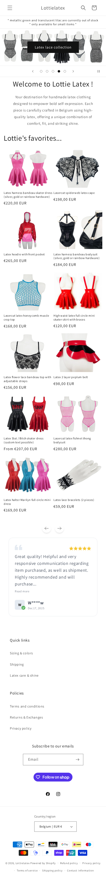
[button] (9, 7)
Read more (22, 591)
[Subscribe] (77, 759)
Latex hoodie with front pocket (24, 254)
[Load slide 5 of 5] (65, 71)
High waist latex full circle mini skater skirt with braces (74, 317)
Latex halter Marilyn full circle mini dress (27, 502)
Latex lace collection (53, 47)
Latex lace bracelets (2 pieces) (73, 500)
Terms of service (27, 870)
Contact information (80, 870)
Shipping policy (52, 870)
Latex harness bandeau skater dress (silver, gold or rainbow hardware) (28, 195)
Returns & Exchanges (26, 717)
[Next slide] (73, 71)
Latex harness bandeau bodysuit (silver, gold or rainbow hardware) (76, 256)
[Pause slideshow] (100, 71)
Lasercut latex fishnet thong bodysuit (72, 440)
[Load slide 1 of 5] (41, 71)
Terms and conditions (27, 706)
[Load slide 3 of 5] (53, 71)
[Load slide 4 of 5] (59, 71)
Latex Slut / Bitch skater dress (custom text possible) (24, 440)
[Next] (59, 528)
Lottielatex (23, 863)
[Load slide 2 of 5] (47, 71)
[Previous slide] (32, 71)
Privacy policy (20, 728)
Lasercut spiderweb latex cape (74, 193)
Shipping (17, 664)
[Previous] (46, 528)
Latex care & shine (24, 675)
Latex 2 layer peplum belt (70, 377)
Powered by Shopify (43, 863)
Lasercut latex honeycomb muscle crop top (26, 317)
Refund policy (69, 863)
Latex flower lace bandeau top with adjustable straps (27, 379)
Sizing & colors (21, 653)
